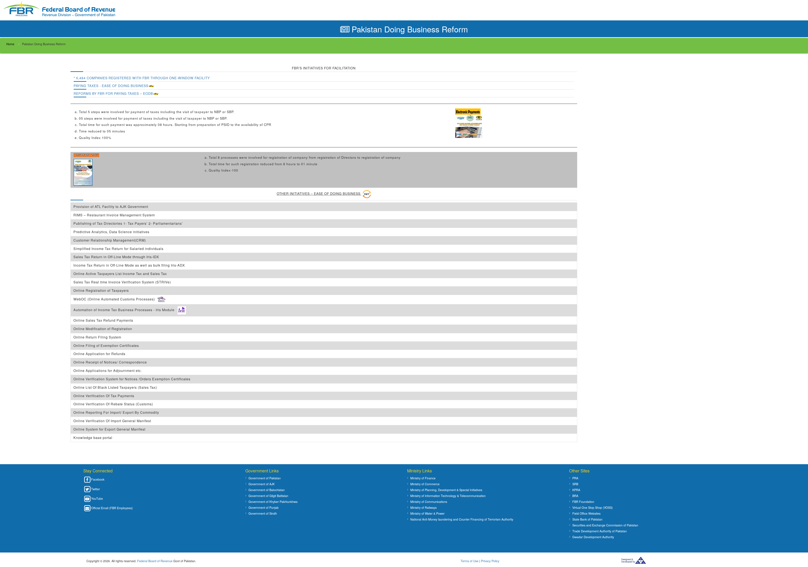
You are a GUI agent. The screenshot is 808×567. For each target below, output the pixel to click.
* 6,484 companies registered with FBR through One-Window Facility (142, 77)
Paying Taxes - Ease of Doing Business (111, 85)
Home (10, 44)
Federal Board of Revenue (155, 561)
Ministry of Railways (423, 507)
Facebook (97, 479)
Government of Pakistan (265, 478)
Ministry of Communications (428, 502)
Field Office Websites (586, 513)
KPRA (576, 490)
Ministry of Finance (423, 478)
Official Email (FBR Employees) (112, 508)
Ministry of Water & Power (427, 513)
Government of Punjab (264, 507)
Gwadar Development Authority (593, 537)
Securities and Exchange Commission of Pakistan (605, 525)
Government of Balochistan (267, 490)
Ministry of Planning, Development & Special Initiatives (446, 490)
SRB (575, 484)
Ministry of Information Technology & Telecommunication (448, 496)
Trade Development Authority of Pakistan (599, 531)
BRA (575, 496)
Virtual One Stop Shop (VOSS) (592, 507)
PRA (575, 478)
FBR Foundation (583, 502)
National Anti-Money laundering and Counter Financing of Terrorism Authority (461, 519)
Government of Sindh (263, 513)
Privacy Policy (490, 561)
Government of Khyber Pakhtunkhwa (273, 502)
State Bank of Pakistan (587, 519)
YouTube (97, 498)
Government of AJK (262, 484)
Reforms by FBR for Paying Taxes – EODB (113, 93)
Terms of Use (469, 561)
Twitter (95, 489)
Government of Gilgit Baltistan (268, 496)
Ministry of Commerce (425, 484)
